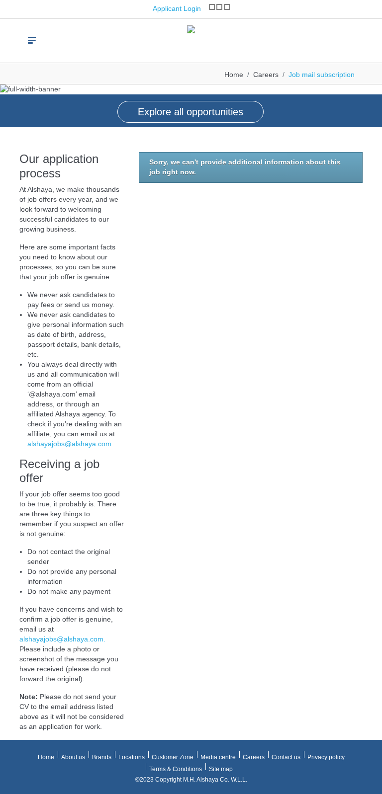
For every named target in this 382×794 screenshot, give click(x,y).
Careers (266, 75)
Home (233, 75)
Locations (131, 757)
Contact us (286, 757)
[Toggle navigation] (32, 40)
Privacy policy (326, 757)
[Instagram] (212, 7)
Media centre (218, 757)
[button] (10, 99)
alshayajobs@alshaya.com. (62, 639)
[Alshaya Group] (191, 36)
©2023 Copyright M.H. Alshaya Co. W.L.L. (191, 779)
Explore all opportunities (190, 111)
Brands (101, 757)
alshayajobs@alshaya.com (69, 444)
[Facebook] (219, 7)
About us (73, 757)
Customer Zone (172, 757)
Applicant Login (176, 8)
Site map (221, 769)
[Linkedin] (227, 7)
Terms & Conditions (175, 769)
